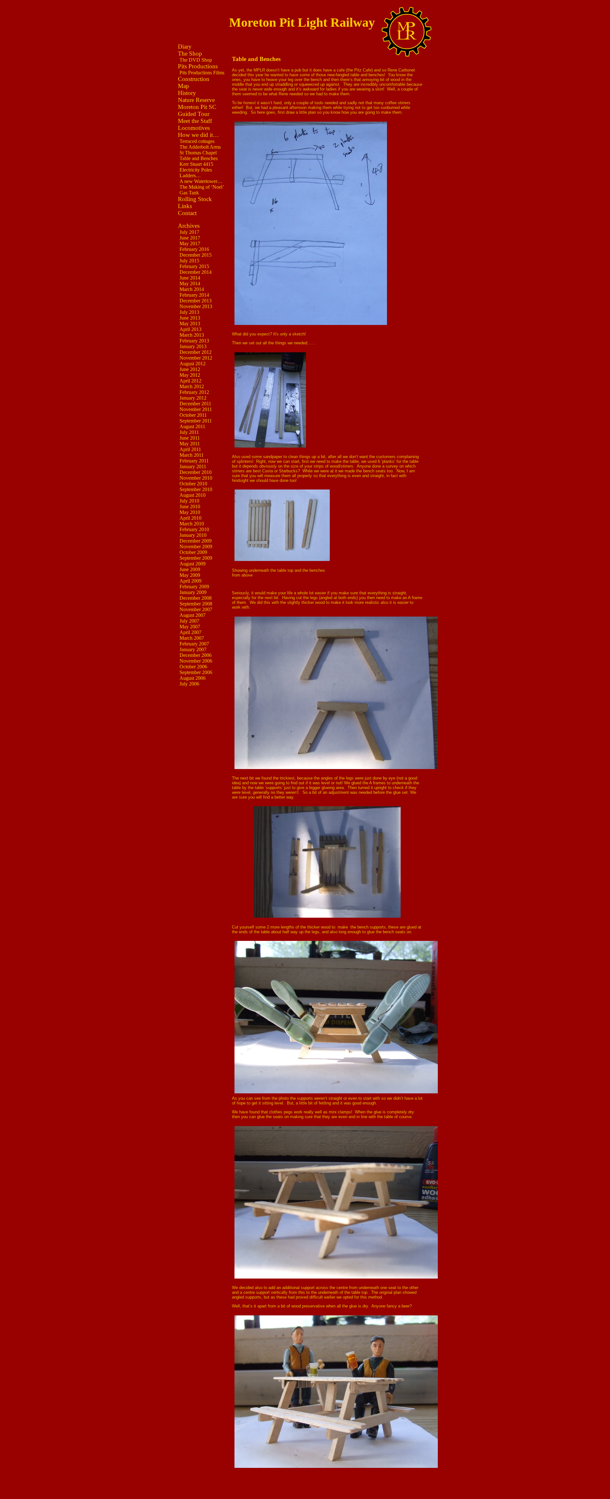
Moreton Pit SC (197, 107)
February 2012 (194, 392)
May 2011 (190, 443)
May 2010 (190, 512)
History (187, 93)
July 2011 (189, 432)
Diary (185, 46)
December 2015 (196, 255)
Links (185, 206)
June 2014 (190, 277)
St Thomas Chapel (198, 152)
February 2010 (194, 529)
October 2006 (193, 666)
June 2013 (190, 318)
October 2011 (193, 415)
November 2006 (196, 661)
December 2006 (196, 655)
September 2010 (196, 489)
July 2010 (189, 500)
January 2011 (193, 466)
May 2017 (190, 243)
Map (183, 86)
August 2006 (193, 678)
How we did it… (198, 135)
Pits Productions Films (202, 72)
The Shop (190, 53)
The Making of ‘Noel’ (202, 187)
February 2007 (194, 643)
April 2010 (190, 518)
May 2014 (190, 283)
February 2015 (194, 266)
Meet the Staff (195, 121)
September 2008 (196, 603)
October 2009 (193, 552)
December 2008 (196, 598)
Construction (193, 79)
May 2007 (190, 626)
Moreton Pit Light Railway (302, 22)
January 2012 (193, 398)
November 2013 (196, 306)
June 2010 (190, 506)
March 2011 (192, 455)
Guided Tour (193, 114)
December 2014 (196, 272)
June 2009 (190, 569)
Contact (187, 213)
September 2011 (196, 420)
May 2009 (190, 575)
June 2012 (190, 369)
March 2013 (192, 335)
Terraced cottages (197, 141)
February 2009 (194, 586)
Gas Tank (189, 192)
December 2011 (195, 403)
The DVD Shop (196, 60)
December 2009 (196, 541)
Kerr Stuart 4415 (196, 164)
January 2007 (193, 649)
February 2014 (194, 295)
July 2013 (189, 312)
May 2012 (190, 375)
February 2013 (194, 340)
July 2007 (189, 621)
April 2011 (190, 449)
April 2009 (190, 581)
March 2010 (192, 523)
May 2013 (190, 323)
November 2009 (196, 546)
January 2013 (193, 346)
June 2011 (190, 438)
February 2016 (194, 249)
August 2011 (192, 426)
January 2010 (193, 535)
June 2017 (190, 237)
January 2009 (193, 592)
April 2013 (190, 329)
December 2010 (196, 472)
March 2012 (192, 386)
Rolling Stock (195, 199)
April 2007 (190, 632)
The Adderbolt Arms (200, 147)
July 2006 (189, 683)
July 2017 (189, 232)
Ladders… (190, 175)
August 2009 (193, 563)
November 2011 (196, 409)
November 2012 (196, 358)
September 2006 (196, 672)
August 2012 (193, 363)
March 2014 (192, 289)
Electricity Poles (196, 169)
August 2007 (193, 615)
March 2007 (192, 638)
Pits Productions (198, 66)
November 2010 (196, 478)
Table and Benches (199, 158)
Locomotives (194, 128)
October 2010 (193, 483)
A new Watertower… (201, 181)
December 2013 (196, 300)
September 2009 (196, 558)
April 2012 (190, 380)
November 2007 (196, 609)
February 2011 (194, 460)
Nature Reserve (196, 100)
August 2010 (193, 495)
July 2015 (189, 260)
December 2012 (196, 352)
